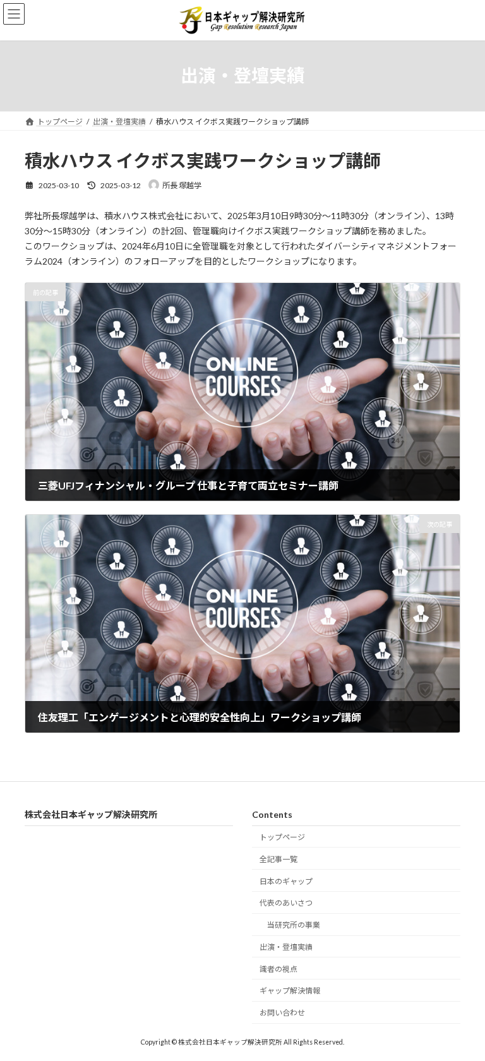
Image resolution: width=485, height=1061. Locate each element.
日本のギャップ (286, 880)
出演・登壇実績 (286, 946)
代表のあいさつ (286, 903)
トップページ (282, 837)
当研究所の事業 (293, 925)
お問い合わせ (282, 1012)
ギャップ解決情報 (290, 990)
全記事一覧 (278, 858)
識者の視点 (278, 968)
